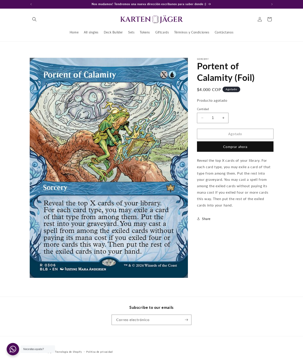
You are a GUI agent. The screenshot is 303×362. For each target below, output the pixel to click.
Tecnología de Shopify (68, 351)
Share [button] (206, 219)
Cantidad (203, 109)
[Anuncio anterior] (31, 4)
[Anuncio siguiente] (272, 4)
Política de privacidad (99, 351)
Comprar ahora (235, 147)
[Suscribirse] (186, 320)
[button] (34, 19)
